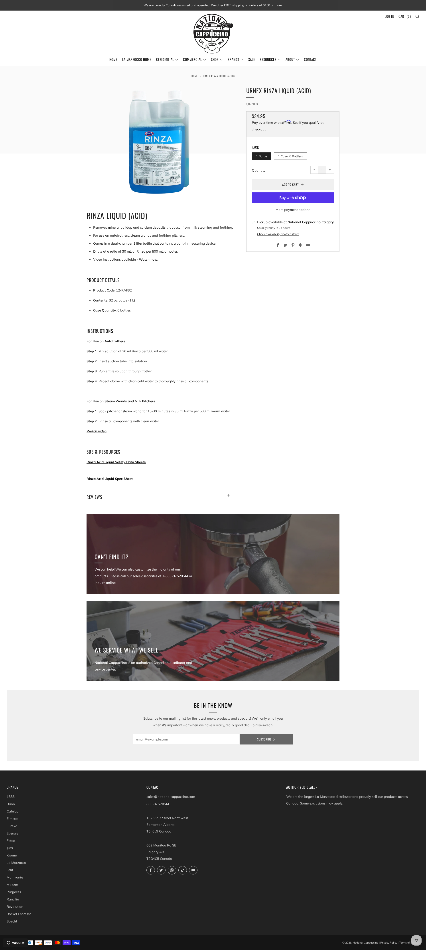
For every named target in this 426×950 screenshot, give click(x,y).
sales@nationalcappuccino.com (170, 796)
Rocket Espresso (19, 914)
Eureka (12, 826)
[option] (160, 141)
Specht (12, 921)
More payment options (293, 210)
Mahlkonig (15, 877)
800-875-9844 (157, 804)
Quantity (258, 170)
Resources (268, 59)
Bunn (11, 804)
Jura (10, 848)
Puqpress (14, 892)
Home (113, 59)
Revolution (15, 906)
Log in (389, 16)
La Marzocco (16, 862)
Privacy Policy (388, 942)
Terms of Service (409, 942)
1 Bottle (261, 156)
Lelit (10, 870)
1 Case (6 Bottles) (290, 156)
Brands (233, 59)
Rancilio (13, 899)
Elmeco (12, 818)
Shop (215, 59)
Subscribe (264, 739)
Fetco (11, 840)
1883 (11, 796)
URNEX (252, 104)
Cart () (404, 16)
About (290, 59)
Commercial (192, 59)
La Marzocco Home (136, 59)
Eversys (12, 833)
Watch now (148, 259)
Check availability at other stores (278, 234)
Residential (165, 59)
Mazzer (12, 884)
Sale (251, 59)
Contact (310, 59)
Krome (12, 855)
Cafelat (12, 811)
